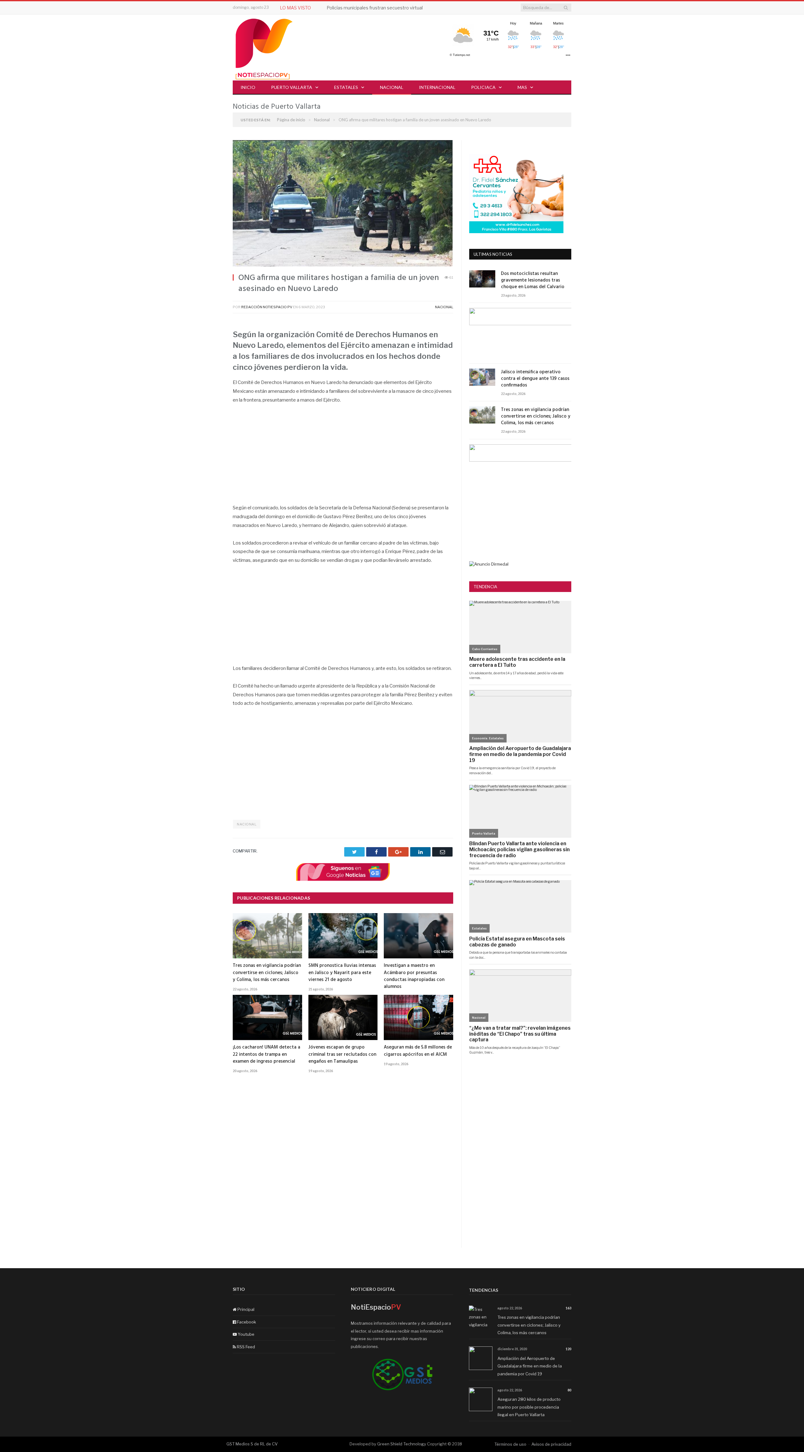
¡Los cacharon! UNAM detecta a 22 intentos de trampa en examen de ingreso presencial (266, 1054)
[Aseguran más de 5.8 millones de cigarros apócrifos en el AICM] (418, 1017)
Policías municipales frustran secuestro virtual (375, 7)
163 (568, 1308)
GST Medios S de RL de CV (252, 1443)
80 (569, 1390)
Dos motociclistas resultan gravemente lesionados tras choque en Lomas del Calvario (532, 280)
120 (568, 1349)
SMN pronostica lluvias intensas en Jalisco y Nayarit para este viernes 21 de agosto (342, 972)
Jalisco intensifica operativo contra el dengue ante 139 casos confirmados (535, 379)
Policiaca (483, 87)
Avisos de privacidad (551, 1444)
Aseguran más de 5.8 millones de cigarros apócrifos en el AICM (418, 1051)
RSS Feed (245, 1346)
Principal (245, 1309)
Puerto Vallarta (291, 87)
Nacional (391, 87)
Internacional (437, 87)
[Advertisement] (343, 457)
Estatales (346, 87)
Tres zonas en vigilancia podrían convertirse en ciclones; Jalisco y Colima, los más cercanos (267, 972)
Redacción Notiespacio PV (266, 307)
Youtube (245, 1334)
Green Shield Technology (401, 1443)
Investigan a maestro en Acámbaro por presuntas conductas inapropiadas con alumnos (414, 976)
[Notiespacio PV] (264, 48)
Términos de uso (510, 1444)
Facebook (246, 1321)
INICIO (248, 87)
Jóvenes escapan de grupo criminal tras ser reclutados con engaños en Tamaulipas (342, 1054)
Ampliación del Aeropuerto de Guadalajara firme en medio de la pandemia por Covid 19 (529, 1366)
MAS (522, 87)
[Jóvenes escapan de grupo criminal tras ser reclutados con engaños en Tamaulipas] (343, 1017)
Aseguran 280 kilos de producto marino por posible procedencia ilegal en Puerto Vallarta (529, 1407)
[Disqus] (343, 1167)
